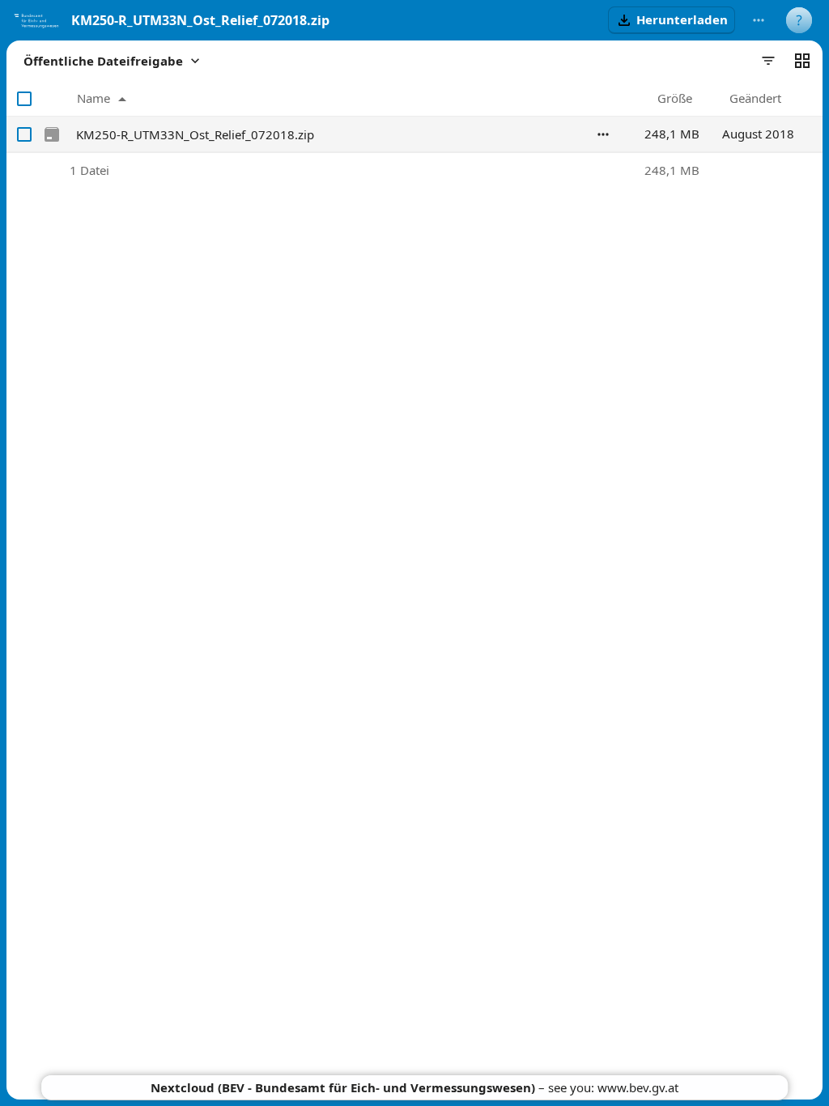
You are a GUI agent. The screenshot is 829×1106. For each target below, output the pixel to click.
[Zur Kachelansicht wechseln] (802, 60)
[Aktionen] (603, 134)
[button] (671, 20)
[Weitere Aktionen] (758, 20)
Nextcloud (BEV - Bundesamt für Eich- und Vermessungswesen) (343, 1087)
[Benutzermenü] (799, 20)
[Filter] (768, 60)
